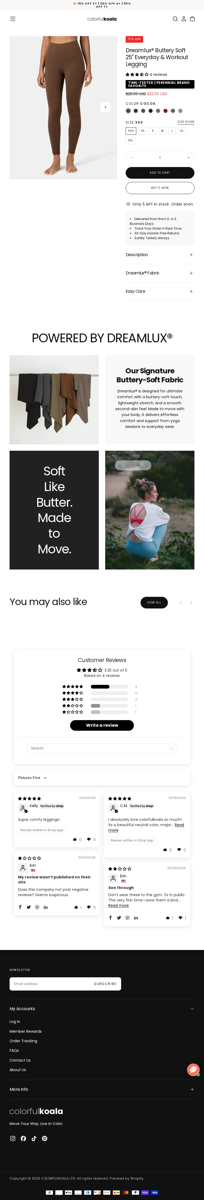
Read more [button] (118, 905)
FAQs (14, 1050)
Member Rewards (26, 1031)
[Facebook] (23, 1138)
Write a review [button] (102, 725)
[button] (13, 19)
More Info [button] (19, 1089)
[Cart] (192, 19)
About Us (18, 1069)
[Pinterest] (44, 1138)
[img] (29, 798)
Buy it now (160, 188)
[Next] (146, 465)
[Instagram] (13, 1138)
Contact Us (20, 1060)
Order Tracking (23, 1041)
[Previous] (119, 465)
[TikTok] (34, 1138)
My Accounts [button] (22, 1009)
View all (154, 603)
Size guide (185, 122)
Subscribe (105, 984)
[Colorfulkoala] (36, 1111)
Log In (15, 1021)
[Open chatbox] (193, 1069)
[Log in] (184, 19)
